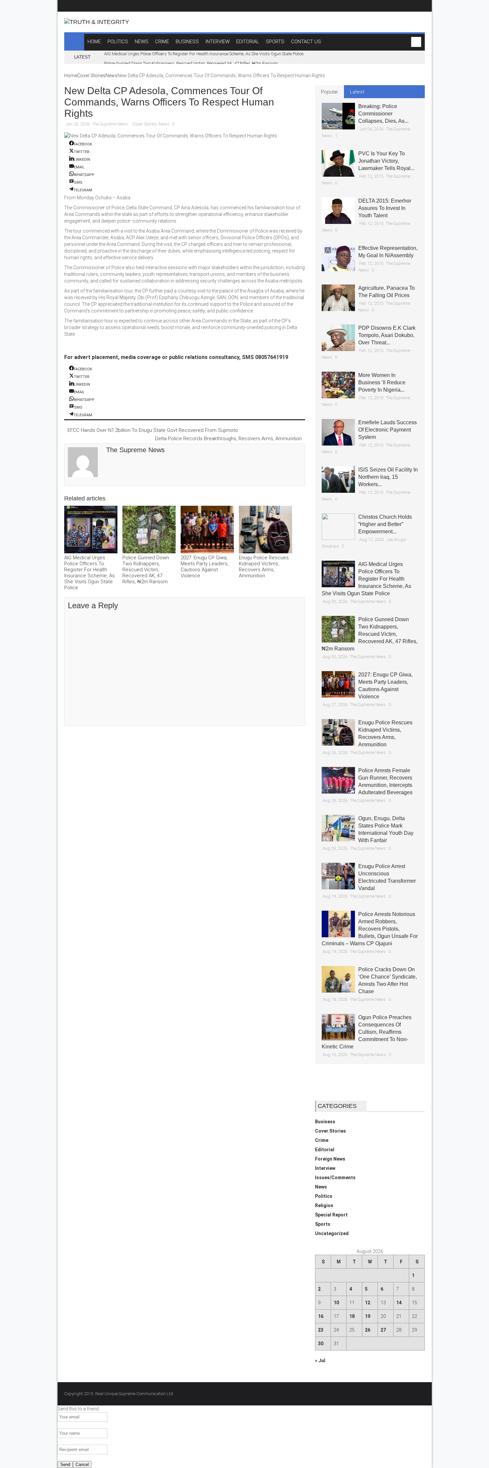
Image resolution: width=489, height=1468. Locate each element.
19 (367, 1316)
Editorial (324, 1149)
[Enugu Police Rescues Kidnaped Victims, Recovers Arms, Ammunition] (265, 530)
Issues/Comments (335, 1177)
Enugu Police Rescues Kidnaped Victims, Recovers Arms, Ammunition (264, 567)
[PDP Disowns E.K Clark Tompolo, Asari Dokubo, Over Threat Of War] (338, 337)
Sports (322, 1224)
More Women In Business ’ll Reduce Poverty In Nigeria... (382, 382)
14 (399, 1302)
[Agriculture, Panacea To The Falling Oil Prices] (338, 297)
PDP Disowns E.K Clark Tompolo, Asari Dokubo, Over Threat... (386, 335)
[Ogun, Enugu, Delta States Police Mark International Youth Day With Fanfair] (338, 828)
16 (320, 1316)
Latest (357, 92)
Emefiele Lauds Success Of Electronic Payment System (387, 430)
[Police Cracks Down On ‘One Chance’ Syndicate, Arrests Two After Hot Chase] (338, 979)
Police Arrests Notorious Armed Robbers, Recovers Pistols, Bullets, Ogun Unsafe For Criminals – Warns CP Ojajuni (370, 928)
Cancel (82, 1464)
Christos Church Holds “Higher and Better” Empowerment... (385, 524)
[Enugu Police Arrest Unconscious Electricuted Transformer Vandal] (338, 876)
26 (367, 1330)
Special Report (331, 1214)
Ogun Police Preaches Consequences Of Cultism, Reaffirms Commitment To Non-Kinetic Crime (366, 1031)
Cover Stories (91, 75)
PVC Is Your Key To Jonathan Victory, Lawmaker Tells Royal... (386, 161)
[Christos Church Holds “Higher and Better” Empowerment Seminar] (338, 526)
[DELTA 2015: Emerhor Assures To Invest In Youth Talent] (338, 210)
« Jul (320, 1360)
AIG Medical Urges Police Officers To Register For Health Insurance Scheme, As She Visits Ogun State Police (203, 53)
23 (320, 1330)
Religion (324, 1205)
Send (65, 1464)
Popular (329, 92)
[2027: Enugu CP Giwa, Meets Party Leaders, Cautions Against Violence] (207, 530)
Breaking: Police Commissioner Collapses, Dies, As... (383, 113)
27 (383, 1330)
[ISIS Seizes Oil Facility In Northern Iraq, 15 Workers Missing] (338, 479)
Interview (325, 1168)
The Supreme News (110, 123)
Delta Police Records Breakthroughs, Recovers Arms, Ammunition (228, 439)
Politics (323, 1196)
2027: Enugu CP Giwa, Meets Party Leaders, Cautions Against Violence (205, 567)
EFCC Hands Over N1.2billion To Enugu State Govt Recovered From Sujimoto (153, 430)
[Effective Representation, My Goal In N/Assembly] (338, 258)
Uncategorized (332, 1233)
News (111, 75)
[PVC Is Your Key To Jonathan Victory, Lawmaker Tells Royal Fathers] (338, 163)
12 (367, 1302)
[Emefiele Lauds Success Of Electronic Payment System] (338, 432)
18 (352, 1316)
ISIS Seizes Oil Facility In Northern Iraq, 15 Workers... (388, 477)
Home (70, 75)
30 (320, 1343)
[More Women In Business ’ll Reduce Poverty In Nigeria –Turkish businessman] (338, 385)
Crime (321, 1140)
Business (325, 1121)
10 (336, 1302)
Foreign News (330, 1159)
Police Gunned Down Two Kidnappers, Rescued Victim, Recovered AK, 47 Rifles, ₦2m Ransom (191, 63)
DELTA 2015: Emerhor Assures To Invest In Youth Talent (384, 208)
